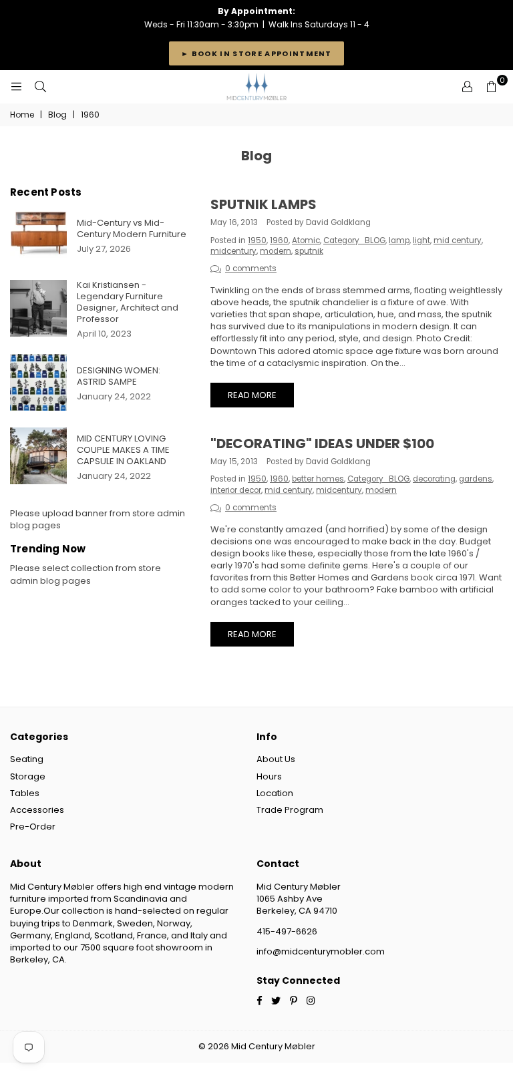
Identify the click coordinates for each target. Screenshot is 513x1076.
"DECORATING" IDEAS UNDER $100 (322, 443)
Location (274, 793)
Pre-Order (32, 826)
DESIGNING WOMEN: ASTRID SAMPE (118, 376)
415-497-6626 (286, 931)
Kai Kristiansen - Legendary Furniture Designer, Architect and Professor (127, 302)
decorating (434, 479)
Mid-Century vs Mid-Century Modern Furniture (131, 228)
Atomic (306, 240)
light (421, 240)
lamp (399, 240)
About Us (275, 759)
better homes (318, 479)
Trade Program (289, 809)
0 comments (251, 268)
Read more (252, 395)
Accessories (37, 809)
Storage (27, 776)
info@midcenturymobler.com (320, 951)
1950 (257, 240)
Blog (57, 115)
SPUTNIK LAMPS (263, 204)
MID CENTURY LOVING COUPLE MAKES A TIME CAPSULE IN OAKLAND (123, 450)
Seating (26, 759)
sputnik (309, 251)
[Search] (40, 87)
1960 (279, 240)
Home (22, 115)
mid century (458, 240)
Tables (24, 793)
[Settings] (467, 87)
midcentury (233, 251)
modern (275, 251)
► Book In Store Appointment (256, 53)
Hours (269, 776)
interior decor (235, 490)
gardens (475, 479)
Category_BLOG (354, 240)
